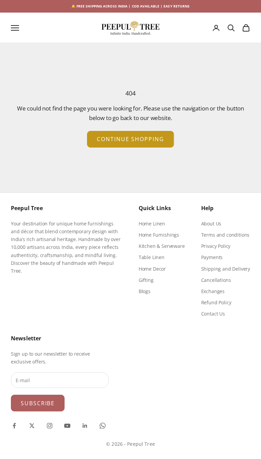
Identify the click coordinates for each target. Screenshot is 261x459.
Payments (212, 257)
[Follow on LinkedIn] (85, 425)
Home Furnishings (159, 235)
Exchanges (213, 291)
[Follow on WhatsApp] (102, 425)
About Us (211, 223)
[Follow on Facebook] (14, 425)
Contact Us (213, 313)
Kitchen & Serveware (162, 246)
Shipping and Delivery (225, 269)
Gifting (146, 280)
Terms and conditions (225, 235)
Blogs (145, 291)
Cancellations (216, 280)
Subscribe (38, 403)
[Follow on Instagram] (49, 425)
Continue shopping (130, 139)
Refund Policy (216, 302)
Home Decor (152, 269)
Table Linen (151, 257)
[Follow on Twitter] (32, 425)
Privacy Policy (216, 246)
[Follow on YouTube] (67, 425)
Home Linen (152, 223)
